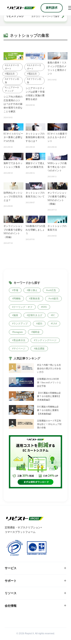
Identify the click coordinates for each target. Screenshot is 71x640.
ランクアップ (20, 323)
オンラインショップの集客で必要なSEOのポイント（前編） (13, 231)
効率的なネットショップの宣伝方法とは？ (13, 196)
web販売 (54, 298)
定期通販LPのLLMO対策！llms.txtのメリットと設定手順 (49, 382)
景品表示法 (19, 340)
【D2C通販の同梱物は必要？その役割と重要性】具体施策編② (49, 396)
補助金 (36, 332)
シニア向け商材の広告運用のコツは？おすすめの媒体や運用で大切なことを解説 (13, 104)
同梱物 (17, 298)
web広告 (51, 290)
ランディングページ (45, 340)
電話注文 (10, 73)
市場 (15, 290)
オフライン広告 (12, 80)
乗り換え (32, 290)
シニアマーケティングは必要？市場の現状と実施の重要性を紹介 (35, 94)
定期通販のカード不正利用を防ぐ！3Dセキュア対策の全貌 (49, 424)
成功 (39, 323)
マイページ (19, 348)
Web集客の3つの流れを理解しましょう (35, 230)
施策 (15, 315)
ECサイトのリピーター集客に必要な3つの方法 (13, 137)
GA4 (54, 323)
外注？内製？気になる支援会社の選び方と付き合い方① (49, 368)
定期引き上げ (35, 315)
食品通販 (40, 348)
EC (53, 315)
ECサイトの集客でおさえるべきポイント (57, 137)
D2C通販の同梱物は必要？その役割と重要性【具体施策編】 (48, 410)
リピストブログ (15, 16)
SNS (44, 307)
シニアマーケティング (12, 89)
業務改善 (35, 298)
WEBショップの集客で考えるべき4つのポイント (57, 167)
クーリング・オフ (22, 307)
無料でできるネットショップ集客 (13, 165)
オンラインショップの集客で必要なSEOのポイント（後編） (57, 198)
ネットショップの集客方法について (35, 194)
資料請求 (52, 7)
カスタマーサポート (12, 67)
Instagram (18, 332)
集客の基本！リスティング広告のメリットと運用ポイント (57, 68)
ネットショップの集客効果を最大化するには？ (35, 137)
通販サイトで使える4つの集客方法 (35, 165)
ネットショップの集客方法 (57, 228)
